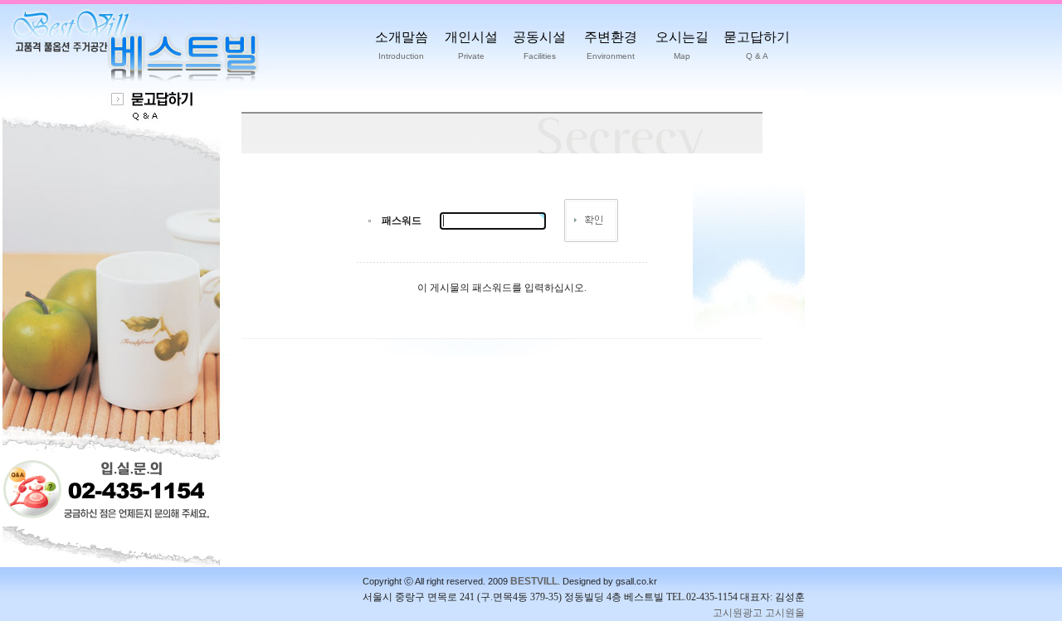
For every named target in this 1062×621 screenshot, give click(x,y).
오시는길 (682, 45)
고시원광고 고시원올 (759, 613)
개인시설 (471, 45)
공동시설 (539, 45)
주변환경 (610, 45)
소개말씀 (401, 45)
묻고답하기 (756, 45)
